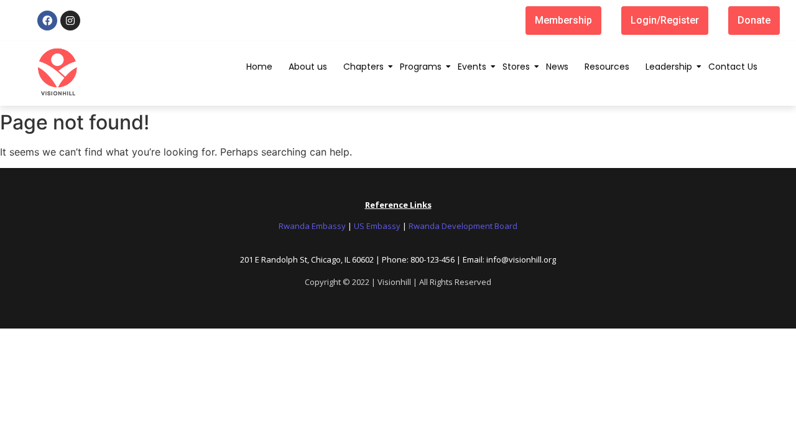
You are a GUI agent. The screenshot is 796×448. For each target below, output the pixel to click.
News (557, 66)
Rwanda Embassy (312, 225)
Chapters (363, 66)
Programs (421, 66)
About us (308, 66)
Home (259, 66)
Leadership (669, 66)
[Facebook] (47, 20)
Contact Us (732, 66)
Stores (516, 66)
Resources (607, 66)
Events (472, 66)
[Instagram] (70, 20)
